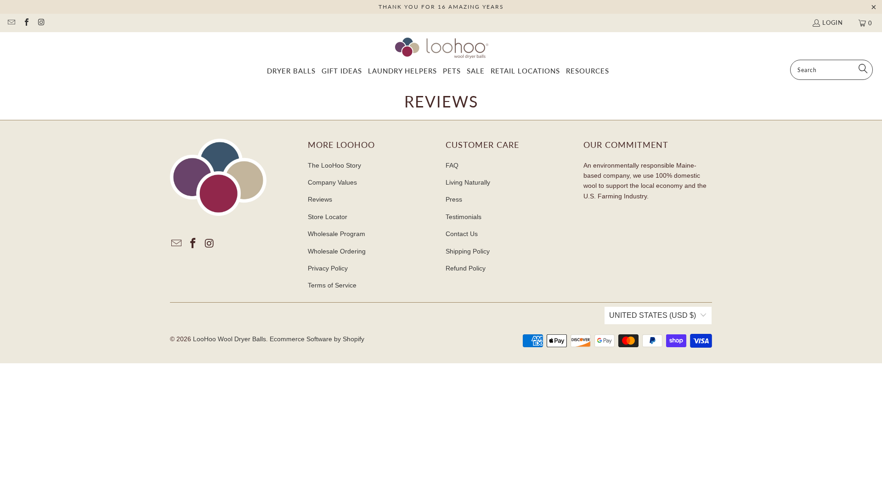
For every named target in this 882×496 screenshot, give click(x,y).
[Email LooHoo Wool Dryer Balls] (11, 23)
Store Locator (327, 216)
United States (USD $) (652, 315)
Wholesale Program (336, 233)
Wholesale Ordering (337, 251)
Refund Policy (466, 268)
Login (832, 22)
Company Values (332, 182)
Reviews (320, 199)
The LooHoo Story (334, 165)
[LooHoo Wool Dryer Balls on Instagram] (41, 23)
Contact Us (462, 233)
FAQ (452, 165)
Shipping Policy (468, 251)
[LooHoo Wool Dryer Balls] (441, 48)
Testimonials (463, 216)
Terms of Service (332, 285)
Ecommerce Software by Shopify (317, 339)
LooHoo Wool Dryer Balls (229, 339)
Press (454, 199)
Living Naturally (468, 182)
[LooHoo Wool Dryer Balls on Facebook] (26, 23)
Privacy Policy (328, 268)
